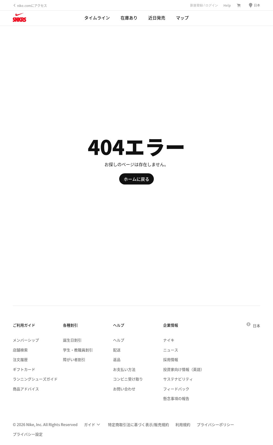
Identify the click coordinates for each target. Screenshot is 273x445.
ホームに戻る (136, 179)
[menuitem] (93, 424)
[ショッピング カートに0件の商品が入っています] (238, 5)
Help (227, 5)
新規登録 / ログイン (204, 5)
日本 (256, 325)
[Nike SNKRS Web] (19, 18)
